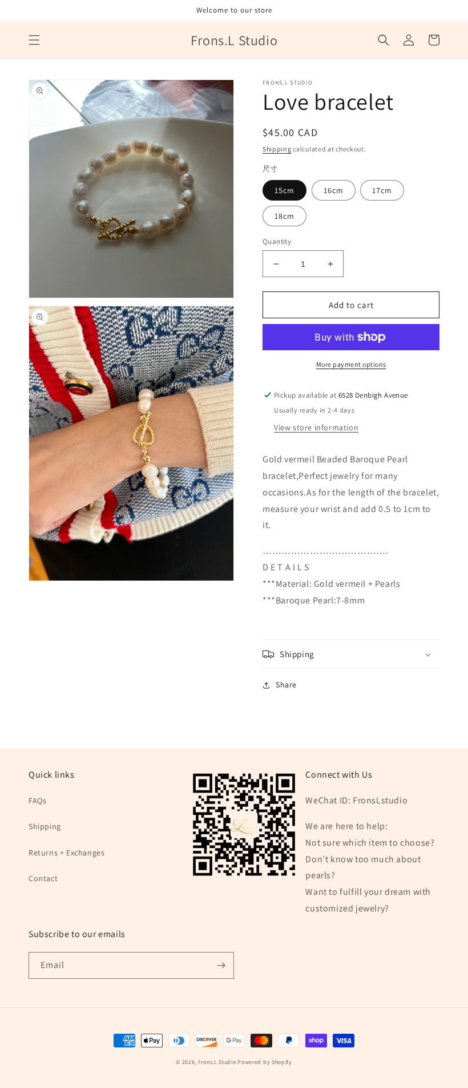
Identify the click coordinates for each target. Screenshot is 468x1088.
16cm (334, 190)
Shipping (277, 149)
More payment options (351, 364)
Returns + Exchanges (66, 852)
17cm (382, 190)
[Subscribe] (220, 965)
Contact (43, 878)
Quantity (277, 241)
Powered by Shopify (264, 1062)
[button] (34, 40)
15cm (284, 190)
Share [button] (286, 684)
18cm (284, 216)
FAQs (37, 800)
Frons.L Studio (217, 1062)
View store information (316, 427)
